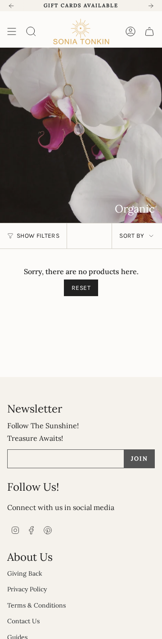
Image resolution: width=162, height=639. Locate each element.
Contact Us (23, 621)
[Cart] (149, 31)
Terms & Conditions (36, 605)
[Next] (151, 6)
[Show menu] (12, 31)
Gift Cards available (81, 5)
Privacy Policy (27, 589)
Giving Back (24, 573)
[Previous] (11, 6)
